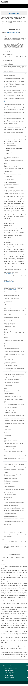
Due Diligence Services (9, 677)
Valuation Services (9, 675)
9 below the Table (13, 289)
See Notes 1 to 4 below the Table (13, 32)
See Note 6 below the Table (9, 87)
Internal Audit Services (10, 674)
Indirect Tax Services (9, 672)
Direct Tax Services (9, 670)
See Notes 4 (6, 289)
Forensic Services (8, 679)
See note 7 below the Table (9, 273)
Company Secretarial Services (11, 668)
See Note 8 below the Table (8, 281)
